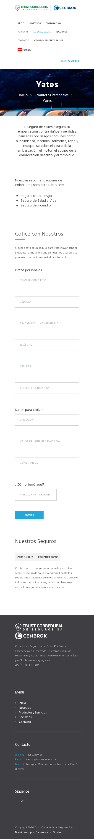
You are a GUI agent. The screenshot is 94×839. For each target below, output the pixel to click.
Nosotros (25, 708)
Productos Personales (51, 95)
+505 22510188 (69, 61)
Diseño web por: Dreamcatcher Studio (38, 832)
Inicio (23, 95)
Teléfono (19, 755)
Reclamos (25, 717)
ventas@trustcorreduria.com (41, 760)
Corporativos (48, 557)
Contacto (25, 722)
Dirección (20, 764)
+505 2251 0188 (34, 755)
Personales (25, 557)
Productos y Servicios (33, 712)
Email (18, 760)
